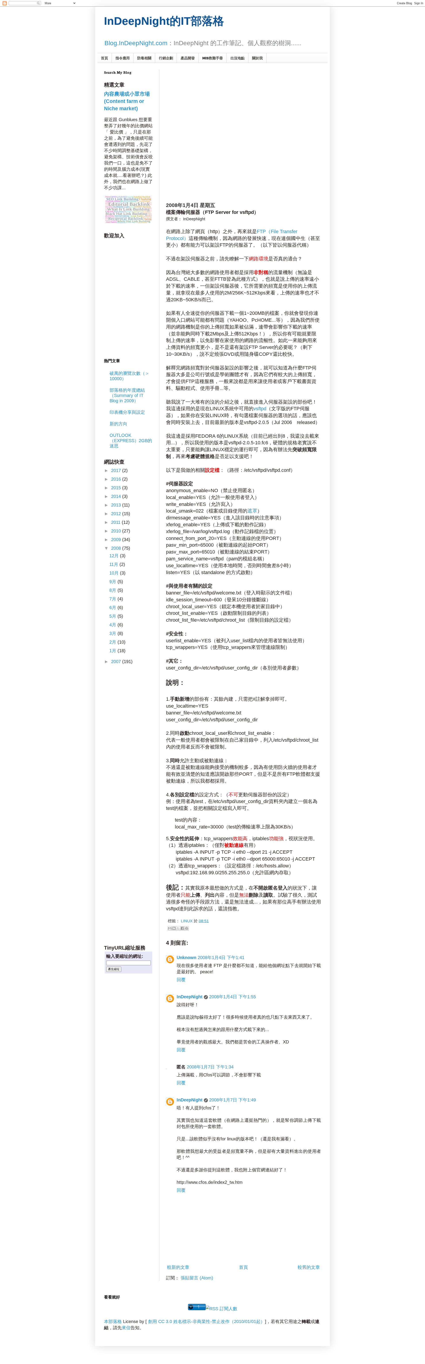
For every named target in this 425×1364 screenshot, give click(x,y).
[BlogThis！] (174, 928)
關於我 (257, 57)
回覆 (181, 979)
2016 (116, 479)
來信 (126, 1327)
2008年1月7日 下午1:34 (210, 1066)
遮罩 (252, 511)
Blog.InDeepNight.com (135, 43)
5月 (113, 616)
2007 (116, 661)
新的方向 (118, 423)
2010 (116, 530)
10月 (114, 573)
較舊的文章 (309, 1267)
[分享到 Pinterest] (186, 928)
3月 (113, 633)
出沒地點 (237, 57)
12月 (114, 555)
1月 (113, 650)
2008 (116, 548)
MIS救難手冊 (212, 57)
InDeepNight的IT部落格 (164, 21)
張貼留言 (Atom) (197, 1277)
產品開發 (188, 57)
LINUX (187, 921)
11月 (114, 564)
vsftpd (259, 408)
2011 (116, 522)
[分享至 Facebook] (182, 928)
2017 (116, 470)
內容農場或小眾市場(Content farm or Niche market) (127, 101)
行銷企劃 (166, 57)
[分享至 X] (178, 928)
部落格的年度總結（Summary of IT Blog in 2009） (127, 395)
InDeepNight (190, 996)
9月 (113, 581)
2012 (116, 513)
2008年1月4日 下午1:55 (232, 996)
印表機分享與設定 (127, 412)
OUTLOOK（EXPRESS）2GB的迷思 (131, 440)
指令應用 (123, 57)
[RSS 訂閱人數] (221, 1308)
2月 (113, 642)
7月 (113, 598)
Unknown (186, 957)
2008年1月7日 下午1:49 (232, 1099)
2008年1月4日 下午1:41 (221, 957)
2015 (116, 487)
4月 (113, 624)
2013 (116, 505)
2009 (116, 539)
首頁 (104, 57)
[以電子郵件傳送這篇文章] (170, 928)
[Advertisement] (209, 97)
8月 (113, 590)
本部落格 (113, 1321)
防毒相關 (144, 57)
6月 (113, 607)
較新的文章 (178, 1267)
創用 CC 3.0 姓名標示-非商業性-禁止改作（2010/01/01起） (206, 1321)
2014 (116, 496)
